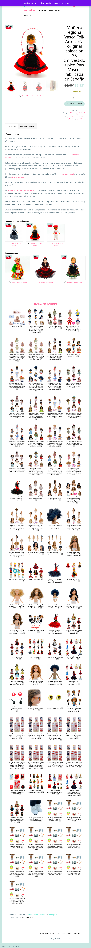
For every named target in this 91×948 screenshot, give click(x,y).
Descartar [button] (65, 3)
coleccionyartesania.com (69, 939)
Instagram (53, 914)
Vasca (83, 119)
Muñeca (66, 119)
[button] (54, 28)
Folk (82, 117)
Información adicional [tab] (27, 126)
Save (9, 27)
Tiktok (35, 914)
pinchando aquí (67, 174)
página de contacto (29, 917)
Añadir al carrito (74, 104)
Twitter (29, 914)
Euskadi (78, 117)
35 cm (73, 117)
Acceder (79, 939)
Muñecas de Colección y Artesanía (22, 190)
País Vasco (72, 119)
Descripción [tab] (12, 126)
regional (78, 119)
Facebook (42, 914)
